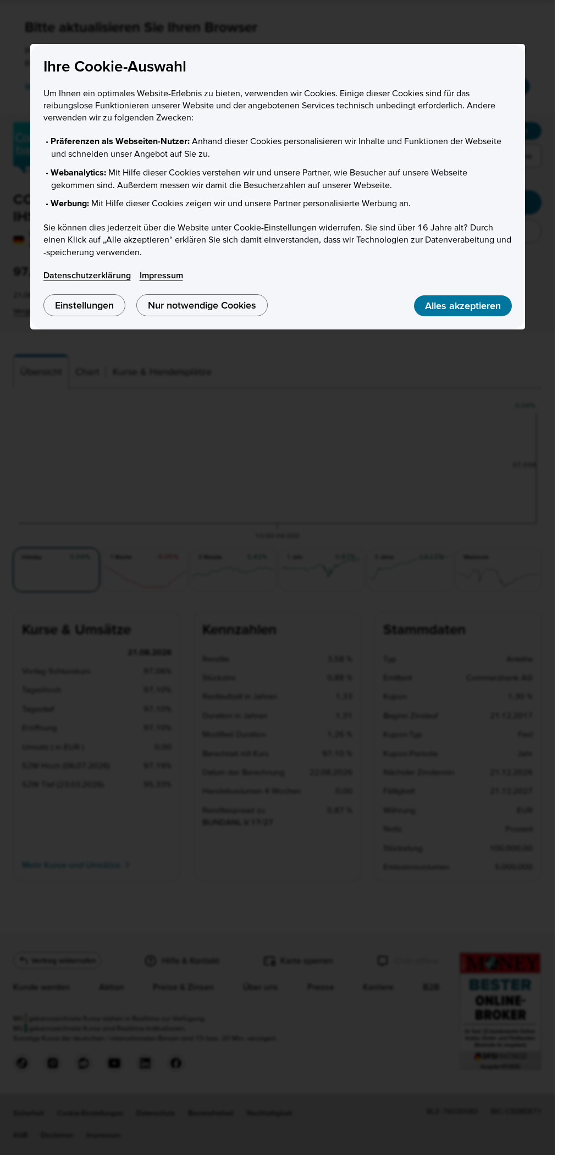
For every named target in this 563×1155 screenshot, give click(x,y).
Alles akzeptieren (463, 305)
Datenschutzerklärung (87, 275)
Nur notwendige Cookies (202, 305)
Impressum (161, 275)
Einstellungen (84, 305)
